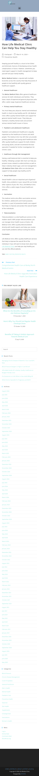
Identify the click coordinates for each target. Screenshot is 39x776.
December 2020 (6, 637)
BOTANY (25, 769)
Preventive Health (11, 57)
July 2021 (4, 611)
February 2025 (6, 457)
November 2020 (7, 640)
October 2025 (6, 428)
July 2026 (4, 395)
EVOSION (23, 774)
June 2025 (5, 442)
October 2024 (6, 472)
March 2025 (5, 453)
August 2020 (5, 651)
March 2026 (5, 409)
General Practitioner (8, 684)
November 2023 (7, 512)
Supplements (6, 710)
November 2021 (7, 596)
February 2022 (6, 585)
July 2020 (4, 655)
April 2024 (5, 494)
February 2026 (6, 413)
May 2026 (5, 402)
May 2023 (5, 534)
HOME (7, 769)
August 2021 (5, 607)
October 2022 (6, 560)
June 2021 (5, 615)
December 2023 (6, 508)
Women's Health (7, 721)
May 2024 (5, 490)
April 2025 (5, 450)
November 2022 (7, 556)
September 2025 (7, 431)
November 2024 (7, 468)
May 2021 (5, 618)
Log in (4, 731)
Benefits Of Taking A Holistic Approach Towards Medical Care (19, 335)
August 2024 (5, 479)
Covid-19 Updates (7, 681)
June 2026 (5, 398)
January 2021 (6, 633)
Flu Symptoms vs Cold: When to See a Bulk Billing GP (17, 376)
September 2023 (7, 519)
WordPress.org (6, 738)
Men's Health (6, 688)
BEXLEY (20, 769)
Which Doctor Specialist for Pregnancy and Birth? (16, 380)
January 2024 (6, 505)
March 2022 (5, 582)
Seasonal (4, 703)
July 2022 (4, 567)
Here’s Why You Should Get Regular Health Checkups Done (19, 322)
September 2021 (7, 603)
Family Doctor (9, 254)
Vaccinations (6, 717)
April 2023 (5, 538)
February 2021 (6, 629)
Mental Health (6, 692)
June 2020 (5, 658)
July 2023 (4, 527)
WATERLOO (13, 769)
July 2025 (4, 439)
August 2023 (5, 523)
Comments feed (7, 736)
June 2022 (5, 571)
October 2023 (6, 516)
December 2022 (6, 552)
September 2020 (7, 647)
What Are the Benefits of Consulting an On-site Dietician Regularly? (19, 312)
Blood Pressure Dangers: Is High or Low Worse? (16, 367)
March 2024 (5, 497)
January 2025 (6, 461)
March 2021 (5, 626)
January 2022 (6, 589)
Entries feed (5, 734)
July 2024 (4, 483)
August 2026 (5, 391)
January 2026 (6, 417)
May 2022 (5, 574)
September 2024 (7, 475)
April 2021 (5, 622)
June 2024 (5, 486)
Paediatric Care (6, 695)
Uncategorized (6, 714)
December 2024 (6, 464)
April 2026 (5, 406)
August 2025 (5, 435)
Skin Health (5, 706)
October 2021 (6, 600)
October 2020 (6, 644)
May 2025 (5, 446)
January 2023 (6, 548)
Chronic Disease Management (11, 677)
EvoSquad (8, 54)
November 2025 (7, 424)
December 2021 (6, 593)
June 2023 (5, 530)
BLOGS (31, 769)
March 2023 (5, 541)
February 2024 (6, 501)
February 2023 (6, 545)
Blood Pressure (6, 673)
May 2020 (5, 662)
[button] (19, 8)
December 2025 (6, 420)
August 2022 (5, 563)
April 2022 (5, 578)
